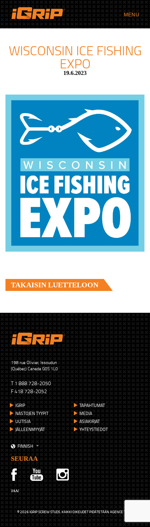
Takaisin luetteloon (54, 285)
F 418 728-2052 (29, 391)
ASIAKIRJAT (89, 421)
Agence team (121, 511)
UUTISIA (23, 421)
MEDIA (85, 413)
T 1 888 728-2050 (31, 383)
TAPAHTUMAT (92, 405)
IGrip (20, 405)
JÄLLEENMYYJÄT (30, 429)
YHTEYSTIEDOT (93, 429)
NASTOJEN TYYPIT (31, 413)
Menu (131, 14)
